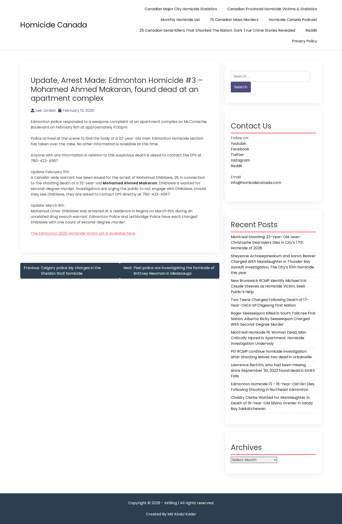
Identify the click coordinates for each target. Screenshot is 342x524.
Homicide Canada (53, 25)
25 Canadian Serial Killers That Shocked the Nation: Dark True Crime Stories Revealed (217, 30)
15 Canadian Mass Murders (234, 19)
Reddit (311, 30)
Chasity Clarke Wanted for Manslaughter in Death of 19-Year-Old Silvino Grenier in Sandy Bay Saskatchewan (272, 403)
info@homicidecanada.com (256, 182)
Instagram (240, 160)
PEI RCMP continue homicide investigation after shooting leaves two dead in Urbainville (271, 354)
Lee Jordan (46, 110)
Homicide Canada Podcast (293, 19)
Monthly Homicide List (180, 19)
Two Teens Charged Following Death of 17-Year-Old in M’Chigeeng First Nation (270, 302)
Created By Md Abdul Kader (171, 514)
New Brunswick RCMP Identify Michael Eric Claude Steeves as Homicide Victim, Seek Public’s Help (269, 286)
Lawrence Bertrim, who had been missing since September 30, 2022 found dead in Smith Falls (273, 370)
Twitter (237, 154)
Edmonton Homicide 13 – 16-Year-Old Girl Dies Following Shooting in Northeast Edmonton (272, 386)
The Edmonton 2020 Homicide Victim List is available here (83, 233)
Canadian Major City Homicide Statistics (181, 9)
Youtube (238, 143)
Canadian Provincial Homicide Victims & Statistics (272, 9)
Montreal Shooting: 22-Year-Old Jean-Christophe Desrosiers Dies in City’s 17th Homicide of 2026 (267, 242)
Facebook (240, 149)
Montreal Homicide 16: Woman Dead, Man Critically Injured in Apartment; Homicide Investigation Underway (268, 338)
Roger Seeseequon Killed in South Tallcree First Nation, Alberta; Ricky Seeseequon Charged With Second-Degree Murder (273, 319)
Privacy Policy (304, 41)
